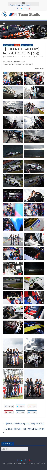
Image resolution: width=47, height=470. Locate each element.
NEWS (17, 45)
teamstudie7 (19, 57)
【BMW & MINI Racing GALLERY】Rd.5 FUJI (23, 423)
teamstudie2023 (27, 45)
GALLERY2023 (8, 45)
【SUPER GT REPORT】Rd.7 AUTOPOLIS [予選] (23, 430)
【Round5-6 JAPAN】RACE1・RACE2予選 (23, 5)
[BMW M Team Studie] (23, 26)
